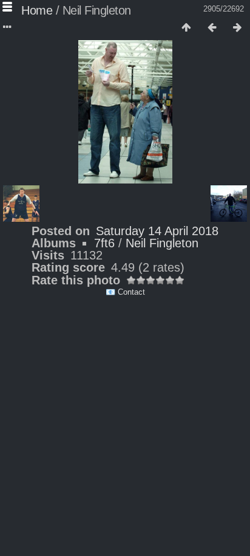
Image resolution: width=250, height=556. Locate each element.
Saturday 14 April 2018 (157, 231)
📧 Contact (125, 292)
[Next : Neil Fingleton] (237, 28)
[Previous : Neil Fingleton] (212, 28)
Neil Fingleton (162, 243)
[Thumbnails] (186, 28)
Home (36, 10)
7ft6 (104, 243)
